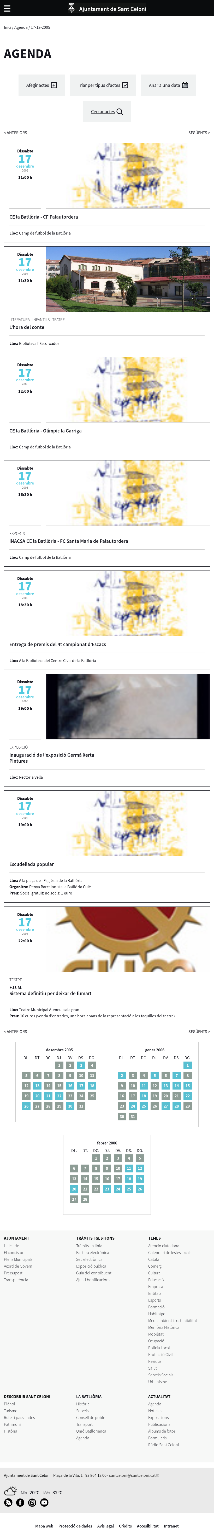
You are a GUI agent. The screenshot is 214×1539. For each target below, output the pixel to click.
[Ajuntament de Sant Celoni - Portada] (107, 7)
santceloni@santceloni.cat (132, 1475)
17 (81, 1085)
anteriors (15, 132)
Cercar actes (103, 112)
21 (48, 1095)
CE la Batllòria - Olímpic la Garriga (45, 431)
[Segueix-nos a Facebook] (21, 1505)
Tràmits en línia (89, 1245)
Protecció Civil (160, 1354)
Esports (154, 1300)
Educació (156, 1279)
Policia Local (159, 1347)
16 (70, 1085)
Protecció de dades (75, 1526)
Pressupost (13, 1272)
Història (10, 1431)
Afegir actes (37, 85)
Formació (156, 1306)
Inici (7, 27)
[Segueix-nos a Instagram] (33, 1505)
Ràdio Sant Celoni (163, 1444)
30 (70, 1106)
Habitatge (156, 1313)
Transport (84, 1424)
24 (133, 1106)
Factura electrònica (92, 1252)
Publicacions (159, 1424)
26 (26, 1106)
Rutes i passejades (19, 1417)
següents (199, 132)
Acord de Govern (18, 1266)
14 (177, 1085)
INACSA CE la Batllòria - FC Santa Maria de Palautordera (68, 541)
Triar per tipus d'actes (99, 85)
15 (188, 1085)
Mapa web (44, 1526)
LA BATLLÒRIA (89, 1396)
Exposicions (158, 1417)
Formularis (157, 1437)
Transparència (16, 1279)
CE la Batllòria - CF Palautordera (43, 217)
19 (140, 1178)
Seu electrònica (89, 1259)
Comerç (155, 1266)
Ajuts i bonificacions (93, 1279)
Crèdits (125, 1526)
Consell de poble (90, 1417)
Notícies (155, 1410)
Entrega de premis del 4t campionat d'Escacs (57, 644)
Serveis (82, 1410)
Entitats (154, 1293)
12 (140, 1168)
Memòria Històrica (163, 1327)
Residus (154, 1361)
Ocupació (156, 1340)
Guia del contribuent (93, 1272)
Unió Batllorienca (91, 1431)
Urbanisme (157, 1381)
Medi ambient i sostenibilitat (172, 1320)
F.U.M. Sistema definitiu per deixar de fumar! (50, 990)
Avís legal (105, 1526)
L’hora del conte (26, 327)
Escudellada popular (31, 864)
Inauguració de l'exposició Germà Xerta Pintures (51, 758)
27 (166, 1106)
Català (153, 1259)
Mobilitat (156, 1334)
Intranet (171, 1526)
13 (37, 1085)
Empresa (155, 1286)
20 (37, 1095)
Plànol (9, 1403)
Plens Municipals (18, 1259)
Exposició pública (91, 1266)
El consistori (14, 1252)
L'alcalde (11, 1245)
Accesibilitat (148, 1526)
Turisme (10, 1410)
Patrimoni (12, 1424)
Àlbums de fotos (161, 1431)
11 (144, 1085)
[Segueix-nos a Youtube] (45, 1505)
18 (92, 1085)
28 (177, 1106)
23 (107, 1189)
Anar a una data (164, 85)
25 (144, 1106)
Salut (152, 1368)
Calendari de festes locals (169, 1252)
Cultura (154, 1272)
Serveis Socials (160, 1374)
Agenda (21, 27)
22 (59, 1095)
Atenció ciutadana (163, 1245)
